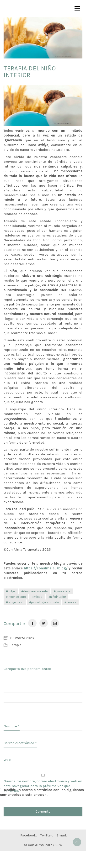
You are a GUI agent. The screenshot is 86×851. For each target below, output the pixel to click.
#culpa (11, 591)
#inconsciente (16, 597)
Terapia (16, 645)
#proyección (14, 602)
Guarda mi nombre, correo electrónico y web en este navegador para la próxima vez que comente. (43, 786)
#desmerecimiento (34, 591)
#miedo (37, 597)
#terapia (70, 602)
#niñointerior (57, 597)
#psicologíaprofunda (44, 602)
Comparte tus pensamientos (27, 669)
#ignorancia (62, 591)
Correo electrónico (20, 743)
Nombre (12, 726)
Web (7, 759)
